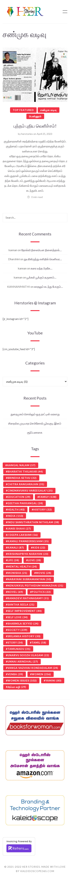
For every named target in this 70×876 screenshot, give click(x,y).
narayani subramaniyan (29, 579)
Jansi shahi (19, 528)
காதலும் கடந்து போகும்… (48, 286)
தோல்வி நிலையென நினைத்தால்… (41, 250)
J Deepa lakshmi (23, 534)
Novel (15, 591)
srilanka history (24, 636)
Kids (39, 547)
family (48, 496)
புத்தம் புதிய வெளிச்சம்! (35, 125)
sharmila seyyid (23, 623)
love (34, 560)
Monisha (17, 572)
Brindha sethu (22, 477)
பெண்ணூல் (35, 116)
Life (13, 560)
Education (19, 496)
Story (15, 642)
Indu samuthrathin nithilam (33, 522)
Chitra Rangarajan (26, 484)
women (41, 674)
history (42, 509)
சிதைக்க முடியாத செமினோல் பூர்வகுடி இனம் (35, 423)
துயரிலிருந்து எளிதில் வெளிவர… (43, 259)
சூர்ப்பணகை (35, 432)
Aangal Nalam (21, 465)
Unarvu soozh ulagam (28, 655)
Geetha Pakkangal (25, 503)
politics (41, 591)
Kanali (16, 547)
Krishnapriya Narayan (28, 553)
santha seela (21, 604)
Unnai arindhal (23, 661)
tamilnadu (19, 648)
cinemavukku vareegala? (30, 490)
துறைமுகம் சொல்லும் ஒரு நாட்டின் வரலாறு (35, 414)
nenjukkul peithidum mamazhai (35, 585)
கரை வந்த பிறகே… (41, 268)
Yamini (53, 680)
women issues (22, 680)
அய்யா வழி (17, 686)
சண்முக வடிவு (48, 109)
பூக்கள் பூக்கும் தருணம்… (41, 277)
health (16, 509)
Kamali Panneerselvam (28, 541)
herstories (27, 133)
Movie (43, 572)
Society (17, 629)
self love (18, 617)
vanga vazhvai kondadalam (33, 667)
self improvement (25, 610)
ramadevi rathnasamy (28, 598)
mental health (22, 566)
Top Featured (23, 109)
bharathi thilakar (25, 471)
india (15, 515)
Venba (15, 674)
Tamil (39, 642)
